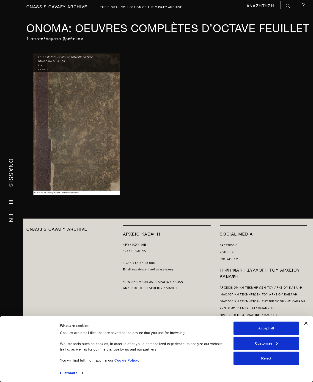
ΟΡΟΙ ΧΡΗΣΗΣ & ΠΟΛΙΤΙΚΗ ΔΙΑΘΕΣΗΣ (248, 314)
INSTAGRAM (229, 258)
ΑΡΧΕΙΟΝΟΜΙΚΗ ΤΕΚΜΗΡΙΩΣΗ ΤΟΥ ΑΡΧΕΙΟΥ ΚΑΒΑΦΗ (261, 287)
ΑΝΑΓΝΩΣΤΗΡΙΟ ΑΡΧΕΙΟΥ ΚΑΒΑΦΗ (150, 287)
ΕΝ (11, 218)
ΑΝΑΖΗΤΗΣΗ (261, 5)
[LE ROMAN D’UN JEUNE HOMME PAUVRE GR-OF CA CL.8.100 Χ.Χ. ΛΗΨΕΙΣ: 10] (76, 123)
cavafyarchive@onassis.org (152, 269)
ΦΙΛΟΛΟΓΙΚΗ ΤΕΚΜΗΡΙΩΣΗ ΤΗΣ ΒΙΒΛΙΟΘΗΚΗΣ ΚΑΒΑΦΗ (262, 300)
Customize (68, 373)
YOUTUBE (227, 251)
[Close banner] (306, 323)
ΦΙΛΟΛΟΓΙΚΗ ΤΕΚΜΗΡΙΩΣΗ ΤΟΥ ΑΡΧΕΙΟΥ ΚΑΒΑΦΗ (258, 294)
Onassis (11, 173)
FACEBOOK (228, 244)
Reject (266, 358)
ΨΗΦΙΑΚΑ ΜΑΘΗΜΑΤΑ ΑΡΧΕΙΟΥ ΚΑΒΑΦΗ (154, 281)
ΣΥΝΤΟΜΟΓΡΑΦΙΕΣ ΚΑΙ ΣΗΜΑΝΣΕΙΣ (247, 307)
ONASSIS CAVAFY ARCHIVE (56, 229)
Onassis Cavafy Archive (56, 6)
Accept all (266, 328)
